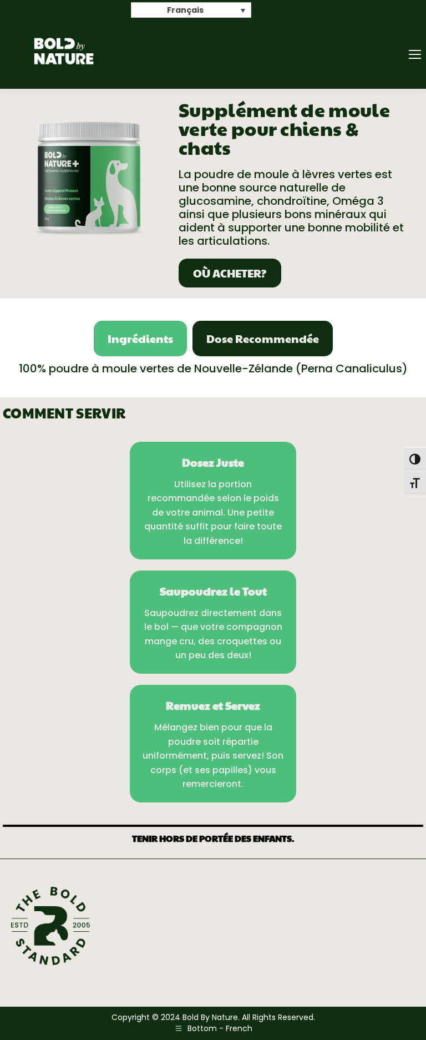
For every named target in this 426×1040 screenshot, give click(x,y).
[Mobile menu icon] (415, 54)
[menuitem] (191, 9)
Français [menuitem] (185, 10)
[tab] (140, 338)
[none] (191, 9)
